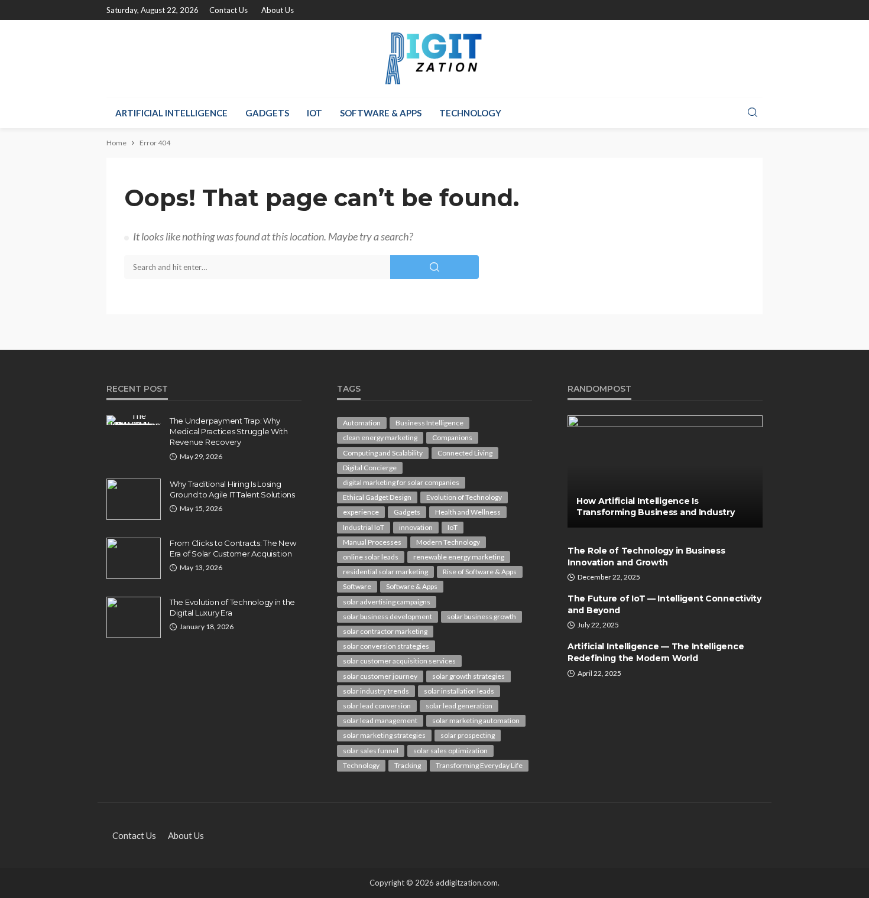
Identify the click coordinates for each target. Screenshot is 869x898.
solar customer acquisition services (399, 660)
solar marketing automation (476, 720)
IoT (314, 113)
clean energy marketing (380, 437)
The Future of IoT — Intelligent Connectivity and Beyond (664, 604)
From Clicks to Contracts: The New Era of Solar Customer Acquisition (233, 548)
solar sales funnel (370, 750)
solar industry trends (376, 690)
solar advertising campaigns (386, 601)
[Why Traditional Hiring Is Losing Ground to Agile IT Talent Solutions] (133, 499)
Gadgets (267, 113)
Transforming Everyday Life (479, 765)
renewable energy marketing (458, 556)
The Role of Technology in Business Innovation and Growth (646, 556)
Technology (470, 113)
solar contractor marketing (385, 631)
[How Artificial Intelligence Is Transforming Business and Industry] (665, 471)
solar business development (387, 616)
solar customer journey (380, 676)
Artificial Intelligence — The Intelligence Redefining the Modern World (656, 652)
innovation (416, 527)
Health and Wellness (468, 511)
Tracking (407, 765)
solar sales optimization (450, 750)
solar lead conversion (377, 705)
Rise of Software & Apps (480, 571)
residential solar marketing (385, 571)
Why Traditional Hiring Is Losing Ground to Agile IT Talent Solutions (232, 489)
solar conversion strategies (386, 646)
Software (357, 586)
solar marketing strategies (384, 735)
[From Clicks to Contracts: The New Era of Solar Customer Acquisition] (133, 558)
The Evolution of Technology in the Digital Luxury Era (232, 607)
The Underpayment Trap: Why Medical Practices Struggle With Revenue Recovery (229, 431)
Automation (362, 422)
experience (361, 511)
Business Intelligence (429, 422)
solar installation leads (459, 690)
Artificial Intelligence (171, 113)
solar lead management (380, 720)
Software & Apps (380, 113)
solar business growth (481, 616)
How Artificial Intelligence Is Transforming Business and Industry (655, 507)
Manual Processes (372, 542)
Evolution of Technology (464, 497)
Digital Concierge (370, 467)
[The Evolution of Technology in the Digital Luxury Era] (133, 617)
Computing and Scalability (383, 452)
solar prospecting (467, 735)
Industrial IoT (363, 527)
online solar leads (370, 556)
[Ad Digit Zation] (435, 58)
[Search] (752, 112)
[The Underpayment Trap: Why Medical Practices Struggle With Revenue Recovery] (133, 420)
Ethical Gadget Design (377, 497)
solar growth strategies (468, 676)
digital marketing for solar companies (401, 482)
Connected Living (464, 452)
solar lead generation (459, 705)
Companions (452, 437)
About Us (277, 10)
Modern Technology (448, 542)
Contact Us (228, 10)
